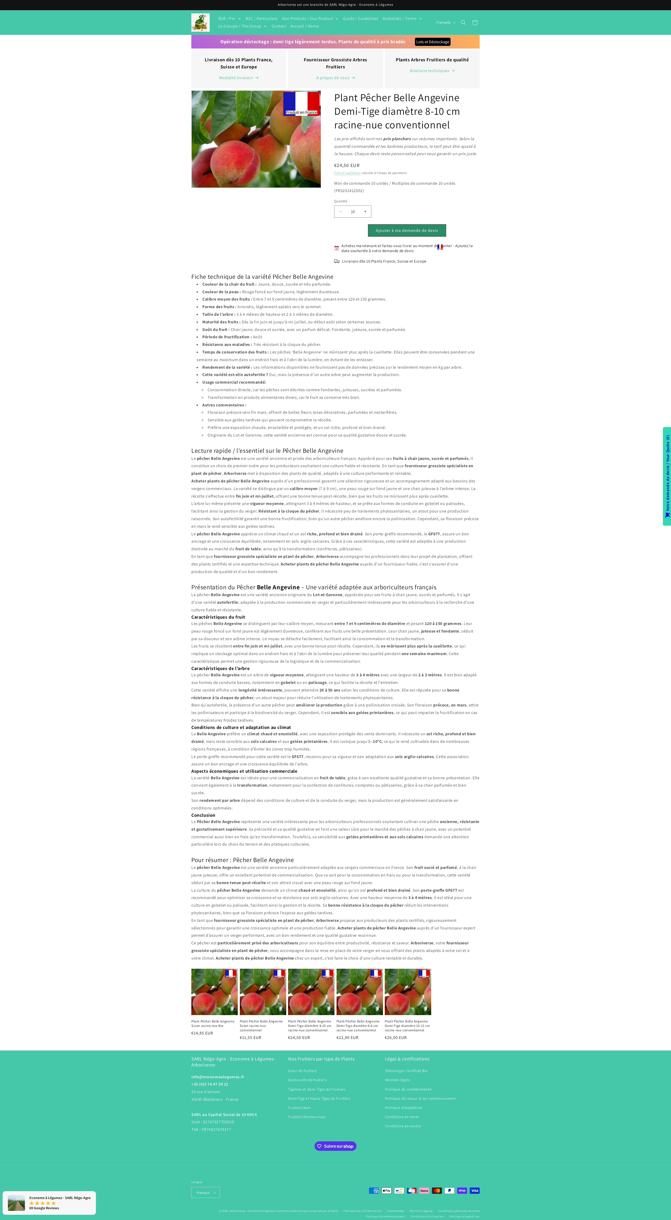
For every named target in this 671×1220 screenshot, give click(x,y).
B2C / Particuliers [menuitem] (262, 18)
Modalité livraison (236, 77)
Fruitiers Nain (299, 1107)
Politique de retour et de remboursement (420, 1098)
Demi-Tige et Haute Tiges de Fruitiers (319, 1098)
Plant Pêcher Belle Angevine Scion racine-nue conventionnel (261, 1025)
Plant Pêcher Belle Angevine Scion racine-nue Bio (212, 1023)
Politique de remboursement (385, 1216)
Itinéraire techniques (430, 70)
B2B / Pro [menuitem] (227, 18)
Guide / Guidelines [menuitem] (360, 18)
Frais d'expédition (347, 173)
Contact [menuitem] (279, 26)
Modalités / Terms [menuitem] (399, 18)
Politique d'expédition (404, 1107)
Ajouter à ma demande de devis (407, 230)
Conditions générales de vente (459, 1211)
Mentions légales (421, 1211)
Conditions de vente (402, 1116)
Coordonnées (395, 1211)
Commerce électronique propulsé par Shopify (307, 1211)
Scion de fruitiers (302, 1070)
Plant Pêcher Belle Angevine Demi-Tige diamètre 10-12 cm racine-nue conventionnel (407, 1025)
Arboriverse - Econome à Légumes (253, 1211)
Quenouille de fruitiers (307, 1079)
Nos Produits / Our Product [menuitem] (307, 18)
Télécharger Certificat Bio (406, 1070)
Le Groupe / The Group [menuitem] (240, 26)
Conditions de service (403, 1126)
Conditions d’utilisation (427, 1216)
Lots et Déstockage (432, 42)
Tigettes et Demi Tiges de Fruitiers (317, 1089)
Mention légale (397, 1079)
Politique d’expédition (464, 1216)
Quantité (340, 201)
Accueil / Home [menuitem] (304, 26)
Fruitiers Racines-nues (307, 1116)
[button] (463, 22)
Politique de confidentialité (408, 1089)
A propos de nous (333, 77)
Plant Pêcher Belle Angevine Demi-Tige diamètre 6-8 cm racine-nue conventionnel (358, 1025)
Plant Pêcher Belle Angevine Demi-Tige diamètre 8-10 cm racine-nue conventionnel (310, 1025)
